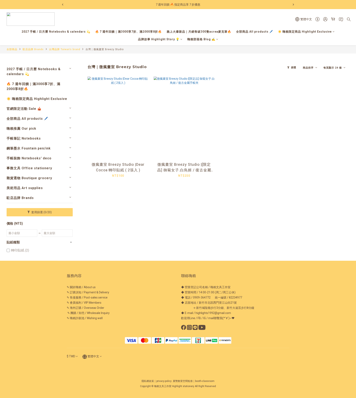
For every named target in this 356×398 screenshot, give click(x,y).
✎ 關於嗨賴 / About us (81, 287)
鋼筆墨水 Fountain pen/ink (29, 148)
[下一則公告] (293, 4)
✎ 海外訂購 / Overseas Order (85, 307)
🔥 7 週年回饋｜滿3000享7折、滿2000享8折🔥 (128, 31)
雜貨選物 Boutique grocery (29, 178)
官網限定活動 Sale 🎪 (24, 109)
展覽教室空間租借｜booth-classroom (193, 381)
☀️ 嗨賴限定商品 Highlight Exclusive (305, 31)
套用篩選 (41, 212)
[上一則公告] (62, 4)
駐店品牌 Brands (33, 49)
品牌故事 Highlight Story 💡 (158, 39)
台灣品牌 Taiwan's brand (64, 49)
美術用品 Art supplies (25, 188)
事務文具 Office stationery (29, 168)
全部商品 (12, 49)
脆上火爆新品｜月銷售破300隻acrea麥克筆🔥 (199, 31)
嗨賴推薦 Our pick (21, 128)
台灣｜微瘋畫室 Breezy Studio (104, 49)
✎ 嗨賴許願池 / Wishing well (85, 318)
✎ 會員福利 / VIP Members (84, 302)
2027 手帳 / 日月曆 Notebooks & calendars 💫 (56, 31)
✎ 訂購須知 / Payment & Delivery (88, 292)
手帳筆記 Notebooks (24, 138)
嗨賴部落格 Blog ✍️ (201, 39)
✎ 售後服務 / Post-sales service (87, 297)
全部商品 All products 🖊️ (254, 31)
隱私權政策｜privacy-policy (157, 381)
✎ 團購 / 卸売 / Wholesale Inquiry (88, 313)
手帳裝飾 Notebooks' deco (29, 158)
